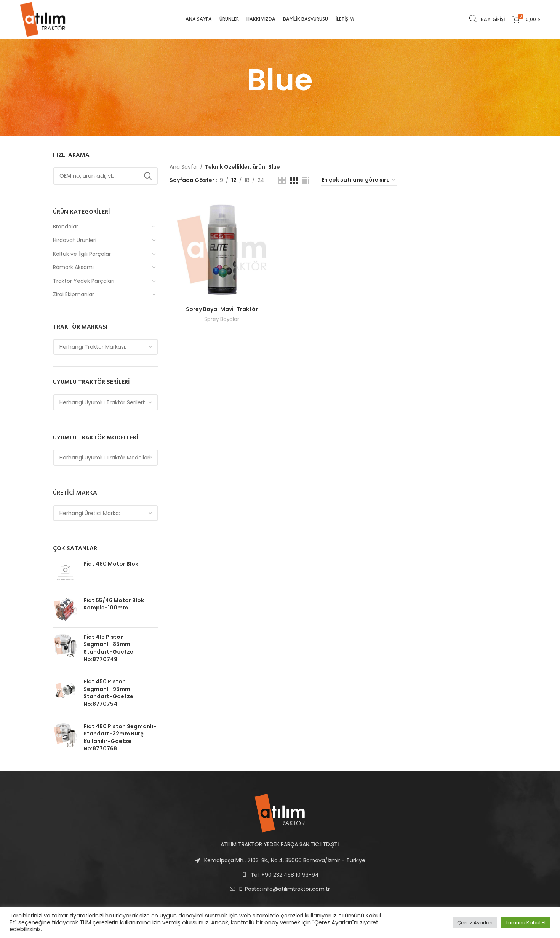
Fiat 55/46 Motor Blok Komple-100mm (113, 604)
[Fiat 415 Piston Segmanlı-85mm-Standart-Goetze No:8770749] (65, 649)
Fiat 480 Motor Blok (110, 564)
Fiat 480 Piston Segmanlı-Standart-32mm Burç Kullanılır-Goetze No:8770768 (119, 738)
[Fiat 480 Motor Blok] (65, 572)
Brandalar (65, 226)
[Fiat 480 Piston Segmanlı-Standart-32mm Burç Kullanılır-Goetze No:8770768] (65, 739)
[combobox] (105, 347)
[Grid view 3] (294, 180)
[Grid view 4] (305, 180)
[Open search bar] (473, 18)
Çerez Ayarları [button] (475, 922)
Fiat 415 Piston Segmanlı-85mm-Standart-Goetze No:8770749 (108, 648)
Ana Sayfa (184, 167)
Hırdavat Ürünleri (74, 240)
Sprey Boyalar (221, 319)
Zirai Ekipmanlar (73, 294)
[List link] (280, 889)
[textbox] (92, 347)
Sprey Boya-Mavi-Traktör (222, 309)
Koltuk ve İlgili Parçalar (82, 254)
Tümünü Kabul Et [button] (526, 922)
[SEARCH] (147, 176)
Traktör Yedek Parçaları (83, 281)
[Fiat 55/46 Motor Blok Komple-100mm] (65, 609)
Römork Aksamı (73, 267)
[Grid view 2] (282, 180)
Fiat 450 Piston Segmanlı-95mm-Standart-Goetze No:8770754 (108, 693)
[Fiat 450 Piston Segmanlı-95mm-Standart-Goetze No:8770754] (65, 694)
